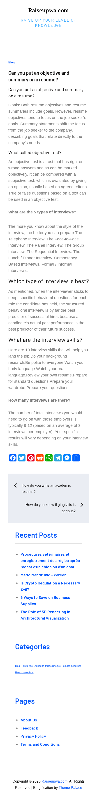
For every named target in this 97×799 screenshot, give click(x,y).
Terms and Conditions (40, 744)
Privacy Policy (33, 736)
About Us (29, 719)
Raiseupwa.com (48, 10)
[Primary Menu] (83, 37)
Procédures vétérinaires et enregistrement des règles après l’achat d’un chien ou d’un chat (50, 560)
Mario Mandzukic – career (43, 574)
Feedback (29, 727)
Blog (11, 62)
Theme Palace (70, 788)
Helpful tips (27, 666)
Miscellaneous (53, 666)
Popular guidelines (71, 666)
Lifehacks (39, 666)
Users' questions (24, 672)
